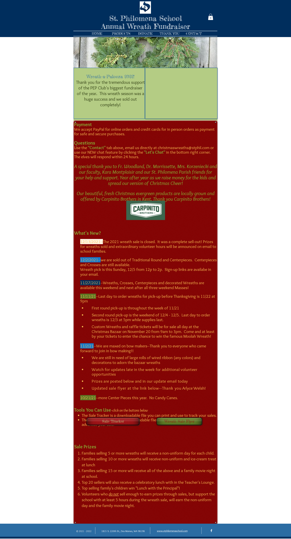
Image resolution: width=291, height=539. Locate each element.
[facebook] (211, 530)
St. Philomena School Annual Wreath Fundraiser (145, 22)
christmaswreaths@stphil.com (183, 147)
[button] (210, 17)
